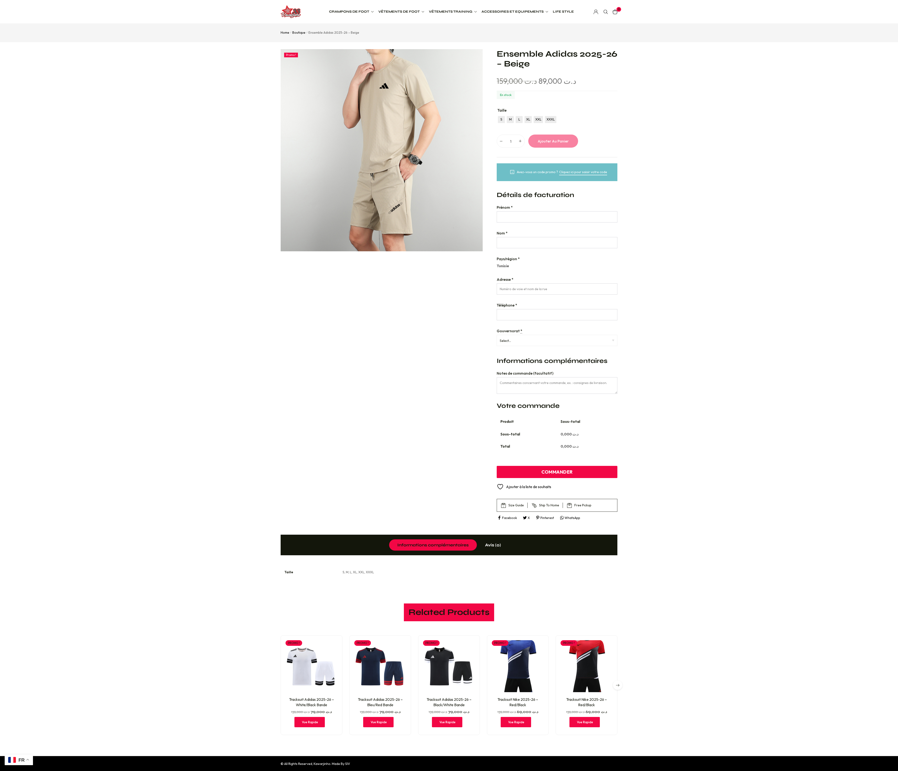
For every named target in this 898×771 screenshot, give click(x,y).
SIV (347, 764)
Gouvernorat (509, 331)
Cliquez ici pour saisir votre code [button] (583, 172)
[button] (617, 685)
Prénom (505, 207)
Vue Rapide (310, 722)
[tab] (433, 545)
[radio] (501, 119)
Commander (557, 472)
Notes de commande (525, 373)
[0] (615, 11)
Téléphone (507, 305)
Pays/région (508, 258)
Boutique (298, 32)
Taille (502, 110)
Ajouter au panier (553, 141)
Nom (502, 233)
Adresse (505, 279)
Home (285, 32)
